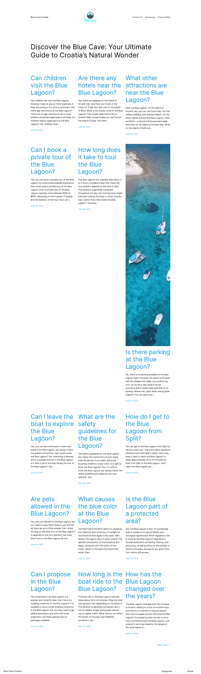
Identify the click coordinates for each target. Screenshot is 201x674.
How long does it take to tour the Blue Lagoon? (99, 160)
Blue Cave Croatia (39, 17)
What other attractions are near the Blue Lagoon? (146, 88)
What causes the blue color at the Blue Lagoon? (97, 509)
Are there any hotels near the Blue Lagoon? (99, 85)
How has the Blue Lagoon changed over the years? (145, 585)
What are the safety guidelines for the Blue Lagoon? (97, 431)
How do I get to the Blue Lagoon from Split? (148, 427)
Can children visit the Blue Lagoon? (49, 85)
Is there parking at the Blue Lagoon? (148, 359)
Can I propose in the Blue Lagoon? (50, 581)
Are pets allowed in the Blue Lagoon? (50, 506)
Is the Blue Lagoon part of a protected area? (147, 509)
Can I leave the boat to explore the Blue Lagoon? (52, 427)
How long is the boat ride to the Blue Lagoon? (100, 581)
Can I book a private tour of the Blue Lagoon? (51, 160)
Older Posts (163, 645)
